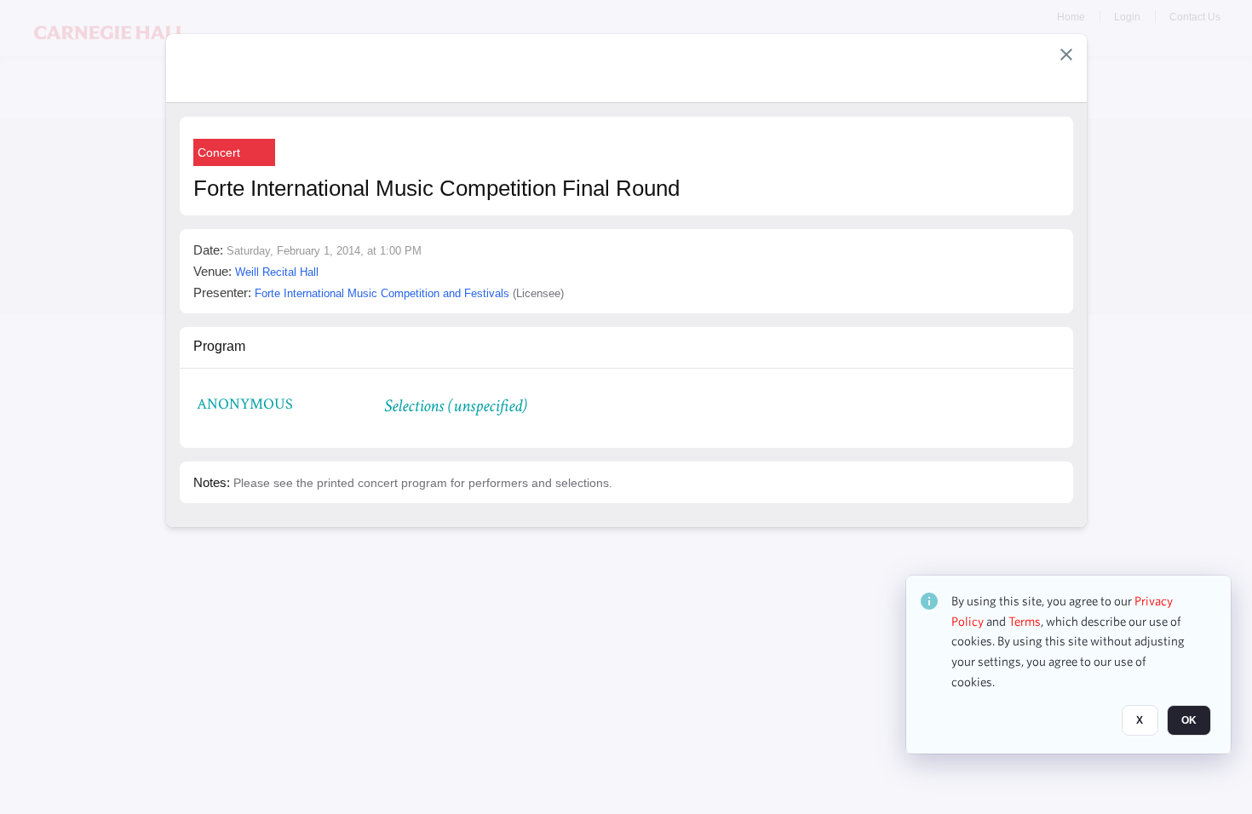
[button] (1066, 54)
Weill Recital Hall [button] (277, 272)
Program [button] (219, 346)
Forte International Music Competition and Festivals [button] (382, 293)
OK (1189, 721)
